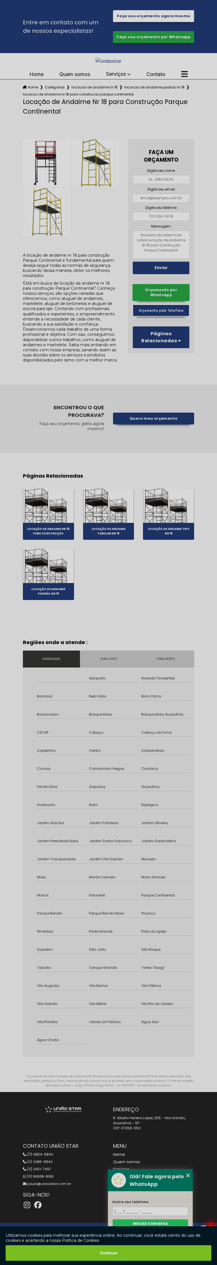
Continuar (108, 1253)
